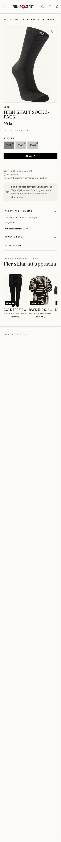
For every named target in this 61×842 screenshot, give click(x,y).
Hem (6, 19)
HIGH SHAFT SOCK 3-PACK (38, 19)
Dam (15, 19)
